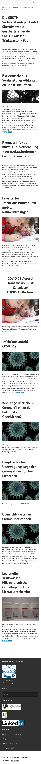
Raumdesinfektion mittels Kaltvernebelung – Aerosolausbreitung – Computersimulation (20, 149)
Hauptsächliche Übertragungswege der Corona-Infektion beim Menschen (19, 469)
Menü (39, 2)
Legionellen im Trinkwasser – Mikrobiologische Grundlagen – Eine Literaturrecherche (16, 582)
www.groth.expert (8, 748)
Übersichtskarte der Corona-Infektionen (16, 516)
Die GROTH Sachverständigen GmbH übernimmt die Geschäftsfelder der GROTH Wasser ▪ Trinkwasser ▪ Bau (20, 29)
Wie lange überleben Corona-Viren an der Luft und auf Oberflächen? (17, 410)
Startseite (6, 757)
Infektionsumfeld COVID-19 (15, 343)
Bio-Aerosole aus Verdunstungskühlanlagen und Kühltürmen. (19, 80)
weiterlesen (23, 65)
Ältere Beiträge (7, 650)
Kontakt (6, 761)
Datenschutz (26, 757)
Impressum (16, 757)
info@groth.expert (8, 739)
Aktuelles (15, 761)
